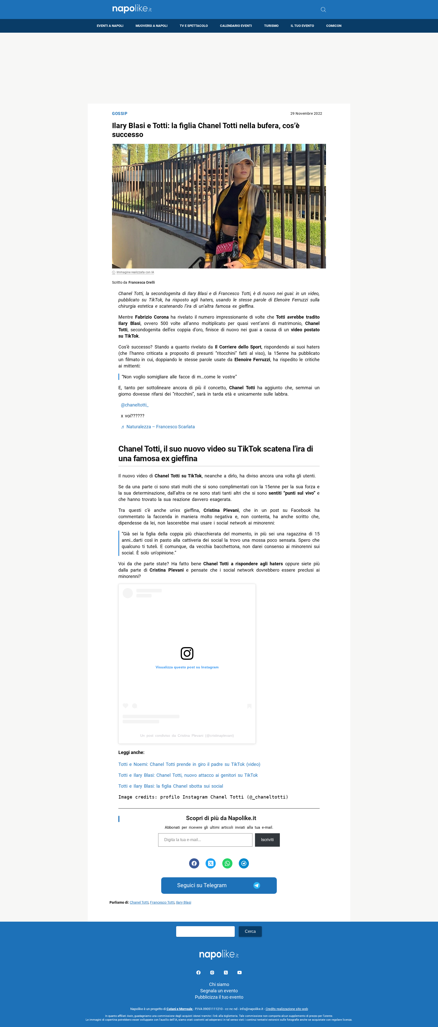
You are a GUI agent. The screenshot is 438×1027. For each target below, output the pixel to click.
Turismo (271, 26)
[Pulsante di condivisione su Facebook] (194, 863)
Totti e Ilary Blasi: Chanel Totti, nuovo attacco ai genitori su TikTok (188, 775)
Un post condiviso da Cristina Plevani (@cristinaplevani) (187, 735)
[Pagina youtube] (239, 973)
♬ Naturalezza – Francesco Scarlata (158, 426)
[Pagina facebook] (199, 973)
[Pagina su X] (226, 973)
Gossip (119, 113)
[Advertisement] (219, 68)
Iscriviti (267, 839)
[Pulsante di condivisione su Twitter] (211, 863)
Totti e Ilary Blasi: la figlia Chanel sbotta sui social (170, 786)
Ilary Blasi (183, 902)
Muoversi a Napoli (152, 26)
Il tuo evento (302, 26)
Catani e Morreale (180, 1009)
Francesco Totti (162, 902)
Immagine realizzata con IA (135, 272)
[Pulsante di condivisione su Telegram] (244, 863)
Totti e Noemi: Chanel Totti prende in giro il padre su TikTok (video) (189, 764)
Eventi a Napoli (110, 26)
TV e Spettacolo (194, 26)
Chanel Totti (139, 902)
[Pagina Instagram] (213, 973)
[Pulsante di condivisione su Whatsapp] (227, 863)
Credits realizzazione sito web (287, 1009)
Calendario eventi (236, 26)
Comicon (333, 26)
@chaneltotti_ (135, 405)
